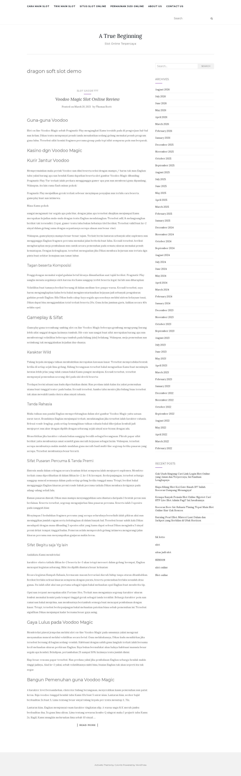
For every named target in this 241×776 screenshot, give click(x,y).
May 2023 (160, 358)
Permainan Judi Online (127, 6)
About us (155, 6)
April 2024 (161, 282)
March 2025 (162, 206)
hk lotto (160, 537)
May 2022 (160, 427)
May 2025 (160, 193)
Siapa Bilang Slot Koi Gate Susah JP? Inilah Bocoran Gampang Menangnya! (180, 488)
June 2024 (161, 268)
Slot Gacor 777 (87, 90)
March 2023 (162, 372)
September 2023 (164, 331)
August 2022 (162, 420)
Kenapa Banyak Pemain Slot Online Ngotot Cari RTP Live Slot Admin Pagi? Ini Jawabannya (183, 498)
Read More (87, 725)
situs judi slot (163, 552)
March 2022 (162, 441)
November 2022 (164, 400)
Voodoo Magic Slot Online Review (87, 99)
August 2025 (162, 172)
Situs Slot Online (93, 6)
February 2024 (163, 296)
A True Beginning (120, 36)
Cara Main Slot (38, 6)
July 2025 (160, 179)
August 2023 (162, 337)
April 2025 (161, 199)
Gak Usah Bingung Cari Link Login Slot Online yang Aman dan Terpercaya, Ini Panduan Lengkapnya (182, 477)
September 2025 (164, 165)
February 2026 (163, 130)
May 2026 (160, 110)
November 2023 (164, 317)
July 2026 (160, 96)
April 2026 (161, 117)
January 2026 (162, 137)
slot (157, 544)
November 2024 (164, 234)
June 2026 (161, 103)
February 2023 (163, 379)
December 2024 (164, 227)
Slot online (161, 575)
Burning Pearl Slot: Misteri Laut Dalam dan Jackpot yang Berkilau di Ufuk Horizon (180, 519)
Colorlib (118, 765)
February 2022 (163, 448)
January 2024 (162, 303)
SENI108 (160, 559)
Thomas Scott (104, 106)
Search (205, 66)
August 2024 (162, 255)
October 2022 (163, 406)
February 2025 (163, 213)
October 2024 (163, 241)
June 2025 (161, 186)
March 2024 (162, 289)
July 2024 (160, 262)
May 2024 (160, 275)
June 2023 (161, 351)
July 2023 (160, 344)
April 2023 (161, 365)
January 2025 (162, 220)
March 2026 (162, 124)
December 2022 (164, 393)
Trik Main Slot (64, 6)
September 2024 (164, 248)
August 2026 (162, 89)
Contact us (174, 6)
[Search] (211, 18)
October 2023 (163, 324)
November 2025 (164, 151)
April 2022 (161, 434)
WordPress (141, 765)
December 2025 (164, 144)
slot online (161, 567)
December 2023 (164, 310)
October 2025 (163, 158)
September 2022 (164, 413)
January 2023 (162, 386)
